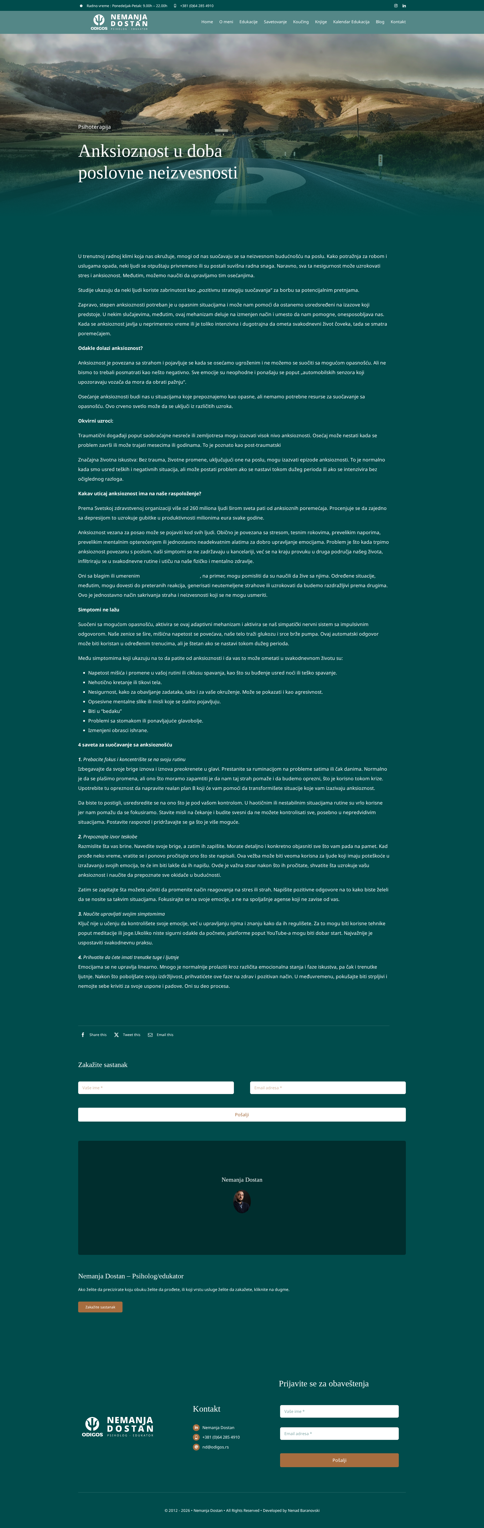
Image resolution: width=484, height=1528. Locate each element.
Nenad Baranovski (304, 1510)
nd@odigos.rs (215, 1447)
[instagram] (396, 5)
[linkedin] (404, 5)
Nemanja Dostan (218, 1427)
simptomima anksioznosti (170, 576)
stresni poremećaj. (303, 445)
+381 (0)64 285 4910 (197, 5)
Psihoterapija (94, 126)
